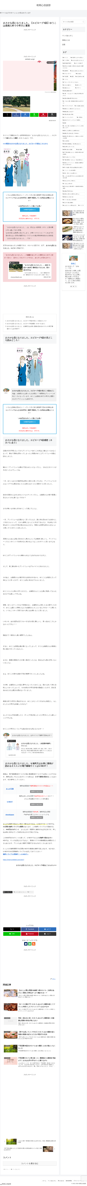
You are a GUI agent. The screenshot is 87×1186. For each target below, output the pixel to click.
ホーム (44, 1180)
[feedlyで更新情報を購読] (29, 944)
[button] (52, 115)
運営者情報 (69, 1180)
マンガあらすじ (8, 892)
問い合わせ (61, 1180)
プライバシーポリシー (79, 1180)
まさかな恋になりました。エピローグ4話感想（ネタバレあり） (26, 323)
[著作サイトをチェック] (26, 944)
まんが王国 (10, 789)
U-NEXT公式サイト (30, 209)
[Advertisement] (29, 127)
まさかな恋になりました (20, 892)
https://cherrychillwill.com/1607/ (13, 860)
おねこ (73, 263)
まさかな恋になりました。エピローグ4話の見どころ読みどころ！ (27, 321)
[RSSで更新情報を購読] (33, 944)
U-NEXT (10, 802)
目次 (27, 317)
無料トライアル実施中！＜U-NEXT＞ (16, 854)
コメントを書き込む (29, 1163)
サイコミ (31, 892)
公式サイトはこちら (36, 791)
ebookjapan (10, 815)
